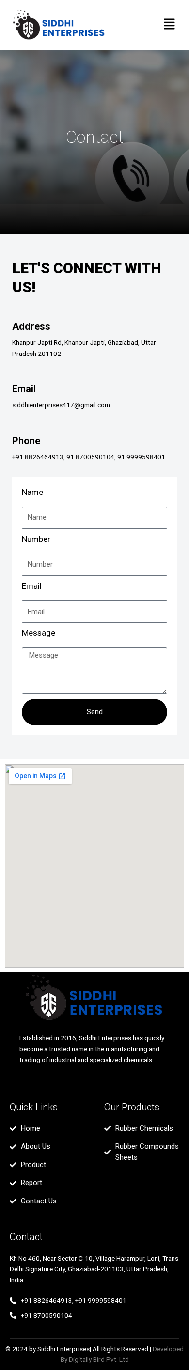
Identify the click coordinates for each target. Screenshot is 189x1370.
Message (38, 633)
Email (32, 586)
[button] (169, 25)
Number (36, 539)
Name (32, 492)
